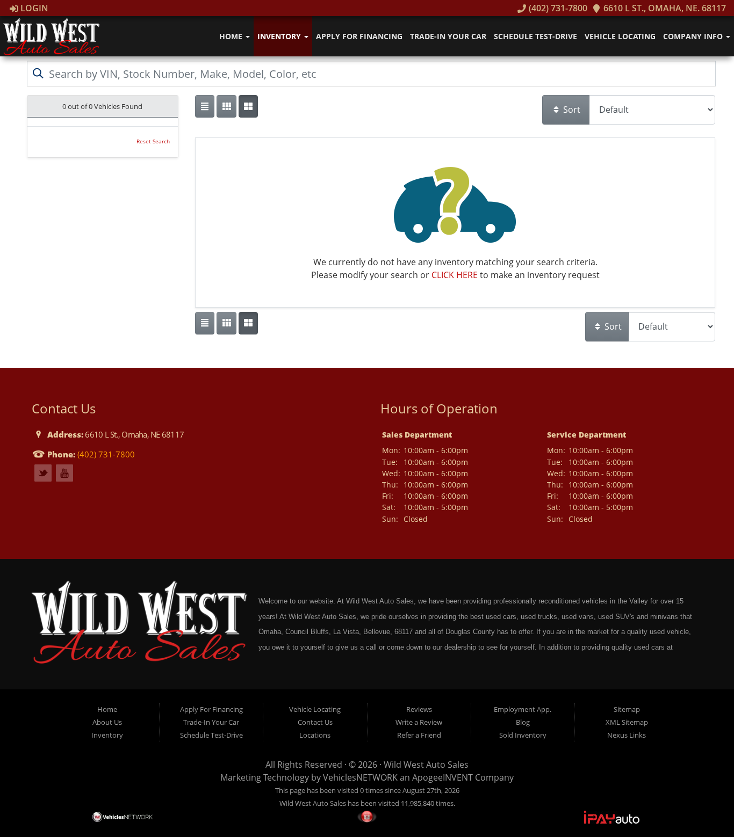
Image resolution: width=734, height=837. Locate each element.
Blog (523, 722)
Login (33, 8)
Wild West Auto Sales (426, 764)
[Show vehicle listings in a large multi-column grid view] (226, 106)
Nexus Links (626, 735)
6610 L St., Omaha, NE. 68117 (663, 8)
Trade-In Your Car (448, 36)
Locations (314, 735)
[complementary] (702, 805)
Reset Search (153, 141)
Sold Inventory (522, 735)
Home (231, 36)
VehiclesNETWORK (360, 777)
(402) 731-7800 (557, 8)
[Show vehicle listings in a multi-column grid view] (248, 106)
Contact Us (315, 722)
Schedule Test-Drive (535, 36)
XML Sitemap (627, 722)
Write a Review (418, 722)
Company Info (694, 36)
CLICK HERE (454, 275)
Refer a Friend (419, 735)
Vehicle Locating (620, 36)
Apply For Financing (359, 36)
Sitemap (627, 709)
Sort (570, 109)
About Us (107, 722)
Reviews (419, 709)
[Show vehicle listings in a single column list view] (204, 106)
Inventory (280, 36)
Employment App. (522, 709)
